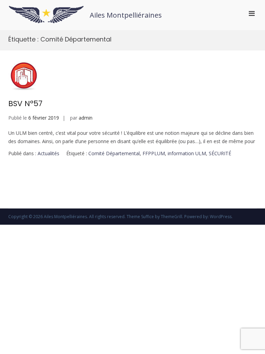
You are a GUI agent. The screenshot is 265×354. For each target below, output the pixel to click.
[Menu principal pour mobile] (252, 13)
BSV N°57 (25, 103)
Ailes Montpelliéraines (126, 15)
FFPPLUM (154, 153)
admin (85, 117)
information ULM (187, 153)
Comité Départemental (114, 153)
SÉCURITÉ (220, 153)
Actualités (48, 153)
